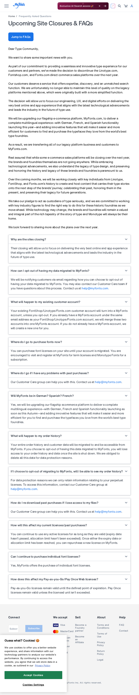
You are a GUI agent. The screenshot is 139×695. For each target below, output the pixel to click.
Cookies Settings (33, 684)
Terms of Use (102, 635)
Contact (123, 630)
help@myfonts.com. (95, 288)
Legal (100, 659)
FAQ (121, 625)
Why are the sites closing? (28, 239)
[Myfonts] (19, 7)
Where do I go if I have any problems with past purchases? (50, 373)
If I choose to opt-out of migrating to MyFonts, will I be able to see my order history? (67, 471)
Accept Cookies (33, 675)
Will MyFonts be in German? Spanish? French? (42, 396)
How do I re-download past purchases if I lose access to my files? (54, 502)
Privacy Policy (101, 644)
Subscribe (34, 628)
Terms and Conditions (103, 626)
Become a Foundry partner (80, 628)
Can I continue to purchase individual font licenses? (45, 556)
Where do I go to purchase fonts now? (36, 342)
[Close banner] (99, 6)
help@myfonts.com (108, 382)
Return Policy (101, 652)
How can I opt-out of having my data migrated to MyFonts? (50, 270)
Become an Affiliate (79, 639)
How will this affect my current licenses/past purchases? (49, 525)
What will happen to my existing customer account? (45, 302)
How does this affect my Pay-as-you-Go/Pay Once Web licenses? (54, 579)
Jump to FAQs (21, 37)
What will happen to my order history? (36, 436)
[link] (126, 6)
